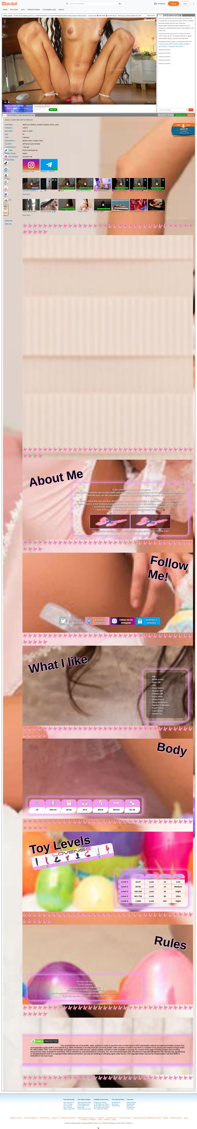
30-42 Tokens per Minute (101, 1105)
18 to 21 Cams (67, 1104)
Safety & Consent (16, 1118)
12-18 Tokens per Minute (101, 1104)
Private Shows (116, 1102)
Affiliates (93, 1119)
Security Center (111, 1118)
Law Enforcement (125, 1118)
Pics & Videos (12, 115)
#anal (84, 16)
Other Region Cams (84, 1104)
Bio (4, 115)
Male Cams (130, 1105)
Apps (186, 1118)
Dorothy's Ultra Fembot (176, 46)
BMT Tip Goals (173, 44)
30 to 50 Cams (67, 1107)
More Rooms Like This (26, 115)
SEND (191, 110)
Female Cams (131, 1104)
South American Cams (84, 1109)
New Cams (115, 1104)
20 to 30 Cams (67, 1105)
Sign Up (173, 4)
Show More (26, 194)
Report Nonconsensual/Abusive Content (147, 1118)
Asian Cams (81, 1107)
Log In (185, 4)
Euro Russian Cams (83, 1105)
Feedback (100, 1118)
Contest (84, 1119)
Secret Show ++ (163, 46)
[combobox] (91, 4)
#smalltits (64, 16)
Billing (165, 1118)
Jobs (100, 1119)
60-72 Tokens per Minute (101, 1107)
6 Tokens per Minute (100, 1102)
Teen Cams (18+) (68, 1102)
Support (54, 1118)
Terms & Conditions (31, 1118)
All (120, 4)
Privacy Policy (44, 1118)
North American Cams (84, 1102)
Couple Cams (131, 1107)
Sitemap (107, 1119)
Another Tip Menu (184, 44)
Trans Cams (130, 1109)
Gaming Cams (116, 1105)
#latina (70, 16)
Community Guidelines (68, 1118)
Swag (114, 1119)
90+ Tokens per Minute (101, 1109)
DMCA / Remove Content (86, 1118)
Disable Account (176, 1118)
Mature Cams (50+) (69, 1109)
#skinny (80, 16)
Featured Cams (131, 1102)
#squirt (75, 16)
